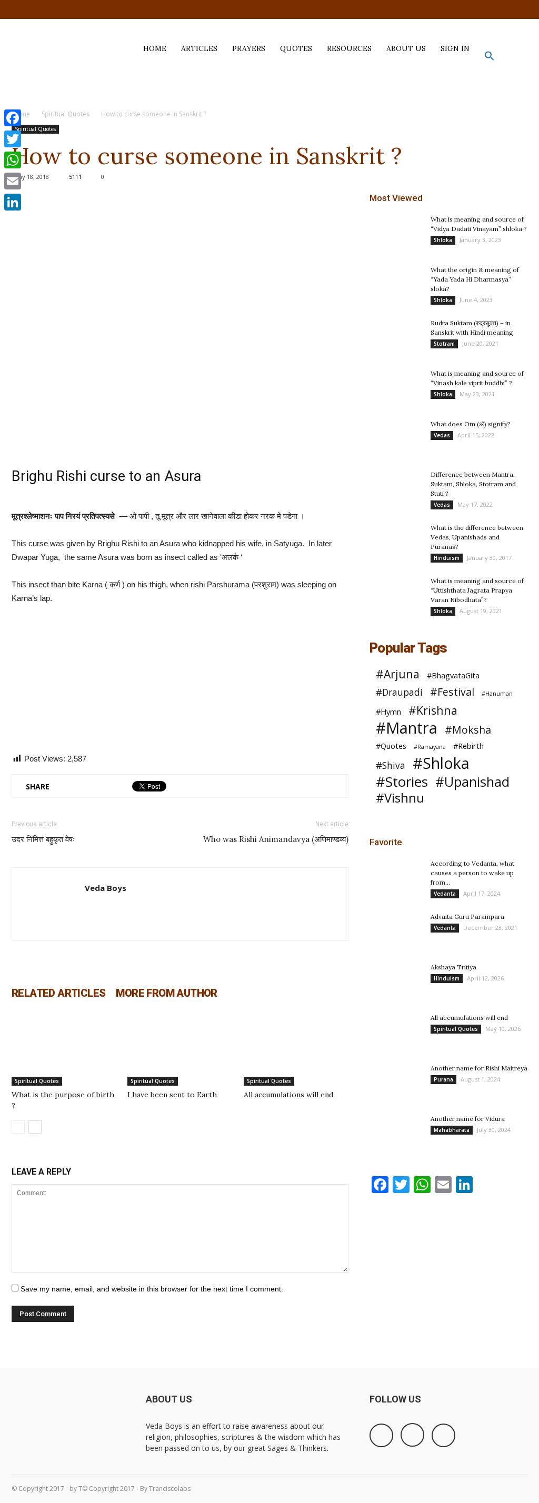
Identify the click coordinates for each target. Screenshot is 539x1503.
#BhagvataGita (453, 675)
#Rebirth (468, 745)
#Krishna (432, 710)
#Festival (452, 691)
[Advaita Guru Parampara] (396, 930)
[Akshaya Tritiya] (396, 981)
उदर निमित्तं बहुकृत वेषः (43, 839)
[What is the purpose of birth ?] (64, 1050)
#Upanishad (472, 781)
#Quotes (391, 745)
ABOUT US (406, 48)
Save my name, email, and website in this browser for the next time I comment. (152, 1289)
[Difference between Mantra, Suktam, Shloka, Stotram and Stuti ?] (396, 508)
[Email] (12, 181)
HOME (154, 48)
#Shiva (390, 765)
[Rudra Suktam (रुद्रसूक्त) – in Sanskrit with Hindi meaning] (396, 336)
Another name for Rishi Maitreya (479, 1068)
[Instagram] (502, 9)
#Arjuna (398, 673)
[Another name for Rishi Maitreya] (396, 1082)
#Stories (402, 781)
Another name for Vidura (468, 1119)
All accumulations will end (288, 1094)
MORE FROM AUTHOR (166, 993)
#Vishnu (400, 798)
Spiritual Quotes (65, 113)
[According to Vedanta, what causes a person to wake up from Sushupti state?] (396, 877)
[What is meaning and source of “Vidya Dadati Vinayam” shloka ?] (396, 233)
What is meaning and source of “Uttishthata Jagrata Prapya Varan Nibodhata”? (477, 590)
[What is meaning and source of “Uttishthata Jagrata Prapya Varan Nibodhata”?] (396, 594)
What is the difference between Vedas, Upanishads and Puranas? (477, 537)
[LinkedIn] (12, 202)
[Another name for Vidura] (396, 1132)
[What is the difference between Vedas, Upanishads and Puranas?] (396, 550)
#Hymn (388, 711)
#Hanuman (497, 693)
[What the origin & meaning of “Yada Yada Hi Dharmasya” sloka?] (396, 283)
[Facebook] (485, 9)
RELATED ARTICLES (58, 993)
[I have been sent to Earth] (179, 1050)
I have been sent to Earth (172, 1094)
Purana (443, 1079)
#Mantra (406, 728)
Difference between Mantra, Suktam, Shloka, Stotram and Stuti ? (473, 483)
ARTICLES (199, 48)
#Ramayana (430, 746)
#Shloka (441, 763)
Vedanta (445, 893)
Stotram (444, 343)
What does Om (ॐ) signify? (471, 424)
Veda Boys (105, 888)
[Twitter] (519, 9)
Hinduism (447, 558)
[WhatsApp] (12, 160)
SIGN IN (455, 48)
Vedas (442, 435)
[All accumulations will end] (296, 1050)
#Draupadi (399, 692)
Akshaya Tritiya (453, 967)
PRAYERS (248, 48)
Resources (349, 48)
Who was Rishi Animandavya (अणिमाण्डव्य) (275, 839)
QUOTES (296, 48)
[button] (489, 58)
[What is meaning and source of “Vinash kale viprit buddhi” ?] (396, 387)
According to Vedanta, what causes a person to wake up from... (472, 872)
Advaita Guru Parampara (467, 916)
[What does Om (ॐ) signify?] (396, 437)
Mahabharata (452, 1130)
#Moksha (468, 729)
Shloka (443, 240)
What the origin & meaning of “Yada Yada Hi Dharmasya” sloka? (475, 279)
